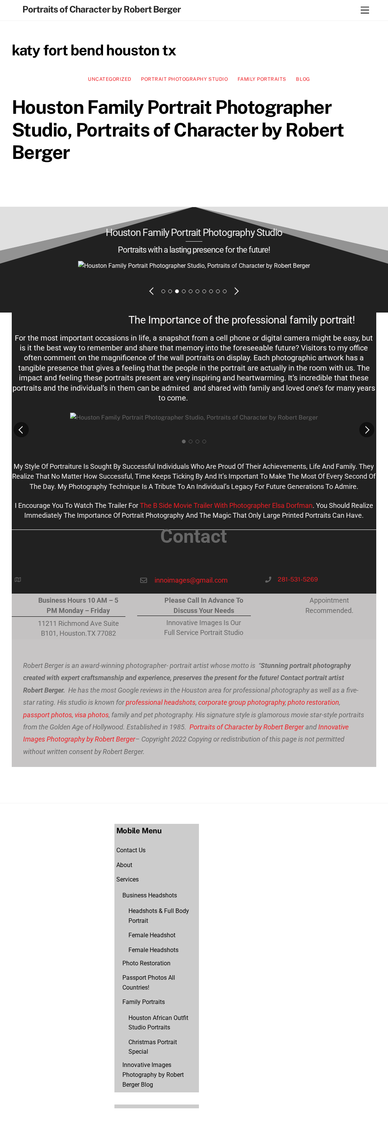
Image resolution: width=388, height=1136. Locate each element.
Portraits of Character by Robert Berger (246, 727)
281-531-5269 (298, 579)
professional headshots (160, 702)
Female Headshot (151, 935)
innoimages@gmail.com (191, 580)
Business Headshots (149, 895)
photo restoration (313, 702)
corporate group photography (241, 702)
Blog (303, 79)
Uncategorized (109, 79)
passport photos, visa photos (66, 715)
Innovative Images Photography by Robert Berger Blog (153, 1074)
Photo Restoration (146, 963)
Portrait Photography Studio (184, 79)
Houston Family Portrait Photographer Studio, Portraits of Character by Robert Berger (178, 129)
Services (127, 879)
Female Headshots (153, 950)
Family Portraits (262, 79)
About (124, 865)
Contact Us (131, 850)
